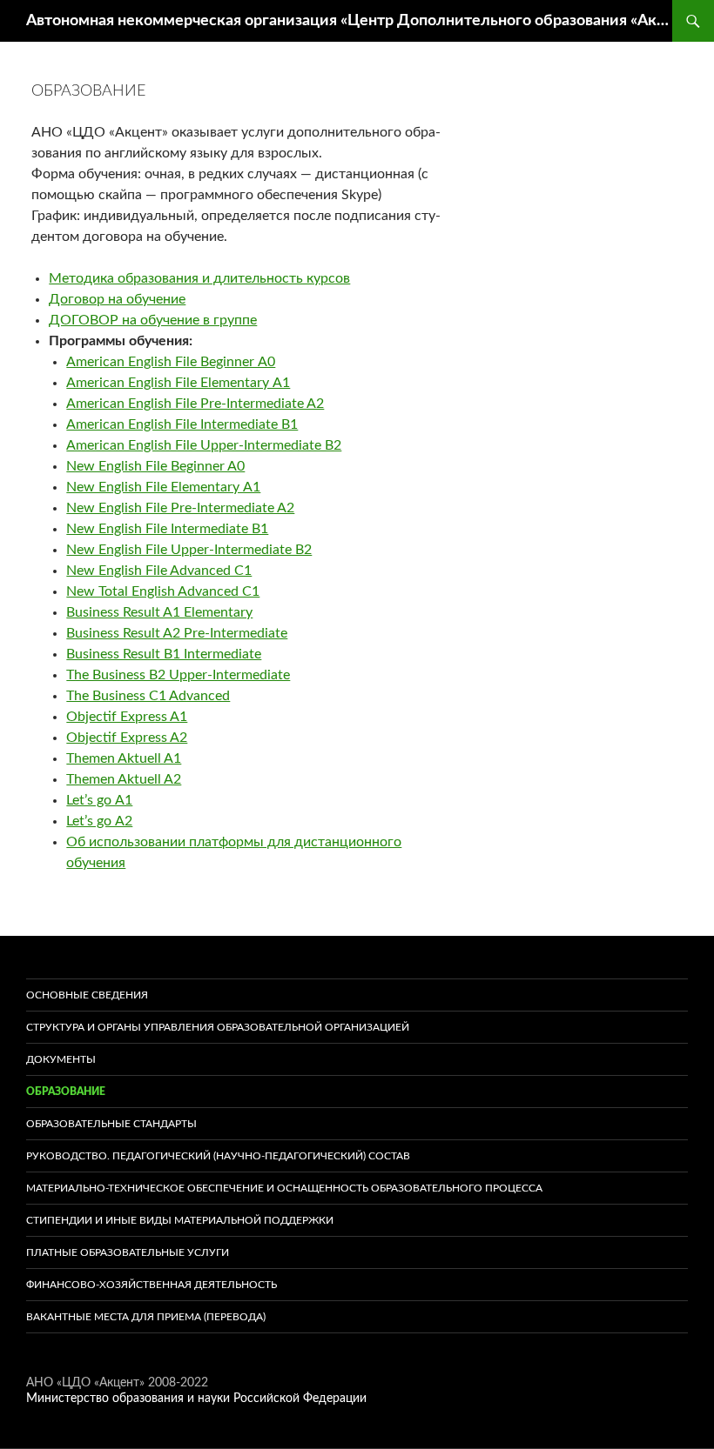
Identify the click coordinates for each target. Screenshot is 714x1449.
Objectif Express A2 (126, 738)
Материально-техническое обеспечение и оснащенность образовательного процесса (284, 1188)
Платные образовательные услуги (127, 1252)
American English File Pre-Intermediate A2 (195, 404)
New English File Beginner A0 (155, 466)
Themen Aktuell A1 (123, 758)
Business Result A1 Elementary (159, 612)
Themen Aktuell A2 (123, 779)
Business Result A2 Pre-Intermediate (176, 633)
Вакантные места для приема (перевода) (146, 1317)
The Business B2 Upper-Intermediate (178, 675)
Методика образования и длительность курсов (199, 278)
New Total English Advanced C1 (162, 591)
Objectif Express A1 (126, 717)
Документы (61, 1059)
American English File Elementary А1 (178, 383)
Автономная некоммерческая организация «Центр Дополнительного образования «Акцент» (349, 21)
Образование (65, 1091)
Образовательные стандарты (111, 1123)
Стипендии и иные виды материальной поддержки (179, 1220)
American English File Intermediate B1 (182, 424)
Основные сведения (87, 995)
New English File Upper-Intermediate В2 (189, 550)
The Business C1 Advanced (148, 696)
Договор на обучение (117, 299)
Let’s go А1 (99, 800)
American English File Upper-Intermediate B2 (203, 445)
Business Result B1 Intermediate (163, 654)
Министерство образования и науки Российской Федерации (196, 1398)
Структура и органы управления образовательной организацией (217, 1027)
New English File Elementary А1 (163, 487)
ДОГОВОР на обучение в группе (153, 320)
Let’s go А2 (99, 821)
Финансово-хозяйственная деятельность (151, 1284)
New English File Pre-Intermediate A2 (180, 508)
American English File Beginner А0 (170, 362)
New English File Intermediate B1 (167, 529)
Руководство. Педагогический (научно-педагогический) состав (218, 1156)
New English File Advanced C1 (159, 571)
